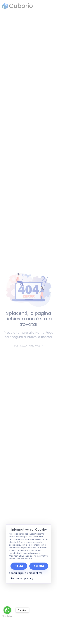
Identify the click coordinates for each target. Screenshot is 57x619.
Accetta (39, 566)
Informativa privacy (21, 578)
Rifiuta (19, 566)
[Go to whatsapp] (7, 610)
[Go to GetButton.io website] (7, 616)
